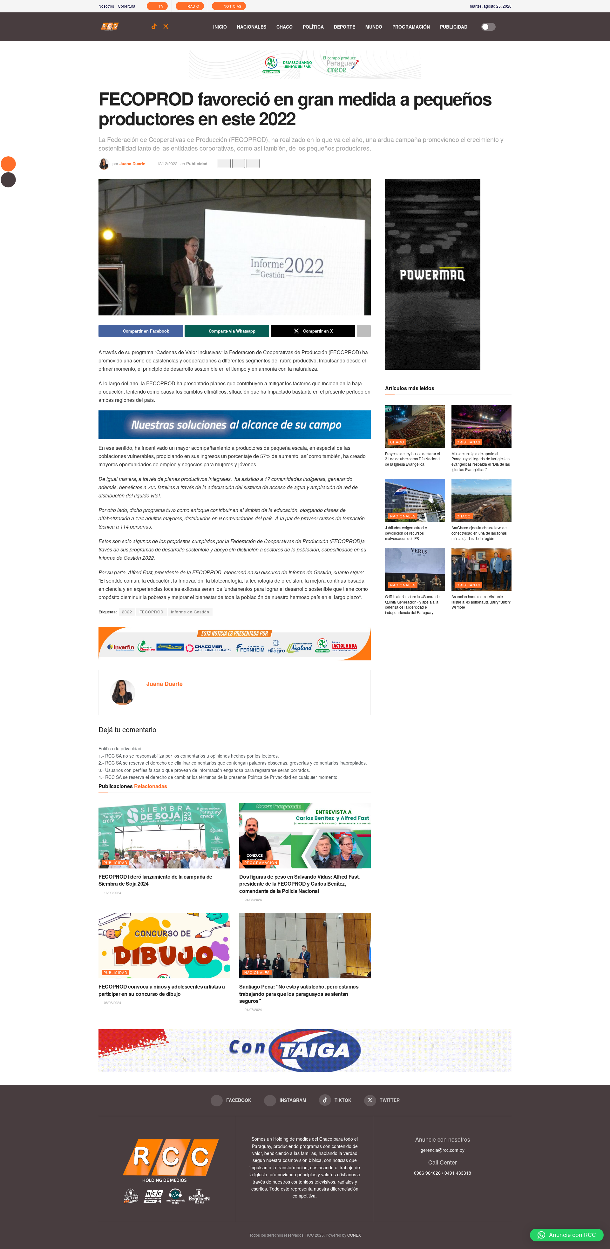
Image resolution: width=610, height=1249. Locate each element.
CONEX (354, 1235)
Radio (193, 6)
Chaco (284, 27)
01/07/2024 (253, 1009)
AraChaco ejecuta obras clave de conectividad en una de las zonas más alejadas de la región (479, 533)
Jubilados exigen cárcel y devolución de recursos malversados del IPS (406, 533)
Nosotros (106, 6)
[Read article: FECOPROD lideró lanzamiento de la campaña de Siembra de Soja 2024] (164, 835)
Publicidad (453, 27)
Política (313, 27)
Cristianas (468, 441)
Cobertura (126, 6)
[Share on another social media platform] (364, 331)
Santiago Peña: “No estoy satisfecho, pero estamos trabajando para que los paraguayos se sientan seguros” (298, 993)
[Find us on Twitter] (166, 26)
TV (161, 6)
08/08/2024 (112, 1002)
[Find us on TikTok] (154, 26)
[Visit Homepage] (109, 26)
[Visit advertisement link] (305, 70)
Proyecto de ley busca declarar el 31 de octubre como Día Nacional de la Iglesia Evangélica (413, 459)
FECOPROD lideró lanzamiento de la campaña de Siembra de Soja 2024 (155, 880)
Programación (411, 27)
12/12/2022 (167, 163)
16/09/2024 (112, 892)
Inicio (220, 27)
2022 (127, 611)
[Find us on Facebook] (132, 26)
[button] (567, 1235)
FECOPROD (151, 611)
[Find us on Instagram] (143, 26)
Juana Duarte (132, 163)
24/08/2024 (253, 899)
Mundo (373, 27)
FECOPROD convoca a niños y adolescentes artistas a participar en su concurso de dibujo (161, 990)
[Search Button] (508, 27)
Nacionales (251, 27)
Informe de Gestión (190, 611)
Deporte (344, 27)
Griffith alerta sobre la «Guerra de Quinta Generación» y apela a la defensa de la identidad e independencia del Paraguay (412, 604)
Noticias (231, 6)
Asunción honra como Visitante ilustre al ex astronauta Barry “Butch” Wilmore (481, 602)
